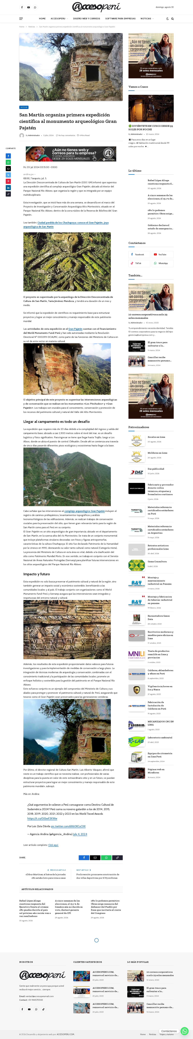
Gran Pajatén (75, 328)
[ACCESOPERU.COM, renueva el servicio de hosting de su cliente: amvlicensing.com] (81, 975)
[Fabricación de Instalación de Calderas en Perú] (136, 705)
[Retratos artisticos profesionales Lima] (136, 549)
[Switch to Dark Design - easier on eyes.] (167, 18)
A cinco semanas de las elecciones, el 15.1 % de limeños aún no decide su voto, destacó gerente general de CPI (69, 906)
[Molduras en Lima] (136, 456)
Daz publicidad (156, 468)
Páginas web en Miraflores (156, 771)
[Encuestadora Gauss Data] (136, 619)
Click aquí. (53, 845)
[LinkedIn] (8, 187)
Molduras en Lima (157, 452)
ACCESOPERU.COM (65, 1034)
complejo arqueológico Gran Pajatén (84, 511)
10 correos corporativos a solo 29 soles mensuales (147, 316)
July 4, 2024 (80, 834)
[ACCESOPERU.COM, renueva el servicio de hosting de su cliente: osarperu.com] (81, 1007)
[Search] (172, 18)
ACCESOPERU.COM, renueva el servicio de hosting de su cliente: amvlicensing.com (105, 974)
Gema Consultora (157, 561)
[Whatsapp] (184, 1031)
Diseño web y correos (86, 18)
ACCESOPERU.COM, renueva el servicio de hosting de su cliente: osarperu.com (105, 1006)
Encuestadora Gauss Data (159, 617)
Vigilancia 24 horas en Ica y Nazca (160, 688)
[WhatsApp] (8, 162)
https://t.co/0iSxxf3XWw (42, 818)
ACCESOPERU (58, 18)
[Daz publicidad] (136, 472)
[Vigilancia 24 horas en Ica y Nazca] (136, 690)
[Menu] (21, 18)
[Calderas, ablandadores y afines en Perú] (136, 674)
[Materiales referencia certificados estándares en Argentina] (136, 530)
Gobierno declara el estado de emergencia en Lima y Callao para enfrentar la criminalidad (160, 227)
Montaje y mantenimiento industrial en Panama (159, 580)
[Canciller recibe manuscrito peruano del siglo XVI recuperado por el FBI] (136, 361)
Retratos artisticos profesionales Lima (158, 547)
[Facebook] (8, 156)
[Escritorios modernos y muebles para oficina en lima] (136, 635)
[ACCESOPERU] (96, 7)
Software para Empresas (120, 18)
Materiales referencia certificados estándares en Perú (160, 510)
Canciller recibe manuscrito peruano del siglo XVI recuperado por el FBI (159, 359)
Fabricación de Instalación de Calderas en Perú (157, 705)
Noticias (146, 18)
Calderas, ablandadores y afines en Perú (160, 672)
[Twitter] (8, 175)
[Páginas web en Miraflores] (136, 773)
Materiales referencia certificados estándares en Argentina (160, 529)
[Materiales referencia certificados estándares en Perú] (136, 510)
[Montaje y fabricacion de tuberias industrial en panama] (136, 600)
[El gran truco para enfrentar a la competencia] (136, 346)
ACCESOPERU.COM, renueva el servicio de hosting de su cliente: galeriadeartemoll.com (105, 990)
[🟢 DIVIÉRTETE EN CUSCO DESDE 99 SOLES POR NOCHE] (151, 108)
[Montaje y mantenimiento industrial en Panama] (136, 581)
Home (42, 18)
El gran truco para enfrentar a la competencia (157, 344)
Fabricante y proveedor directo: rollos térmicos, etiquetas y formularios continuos (161, 489)
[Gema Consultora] (136, 565)
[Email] (8, 168)
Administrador (34, 135)
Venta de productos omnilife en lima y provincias (158, 654)
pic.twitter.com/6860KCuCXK (68, 826)
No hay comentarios (67, 135)
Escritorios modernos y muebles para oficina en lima (161, 635)
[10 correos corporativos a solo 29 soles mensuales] (151, 297)
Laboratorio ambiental (160, 737)
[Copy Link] (8, 194)
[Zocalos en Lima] (136, 440)
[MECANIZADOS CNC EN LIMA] (136, 725)
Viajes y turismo (167, 1034)
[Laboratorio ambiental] (136, 741)
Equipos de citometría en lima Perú (160, 755)
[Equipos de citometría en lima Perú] (136, 757)
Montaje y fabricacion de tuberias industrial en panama (160, 600)
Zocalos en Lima (156, 437)
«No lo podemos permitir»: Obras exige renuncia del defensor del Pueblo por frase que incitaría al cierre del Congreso (106, 906)
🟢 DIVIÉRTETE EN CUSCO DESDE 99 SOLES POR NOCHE (150, 127)
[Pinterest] (8, 181)
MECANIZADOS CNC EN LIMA (161, 723)
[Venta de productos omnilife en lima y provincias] (136, 654)
